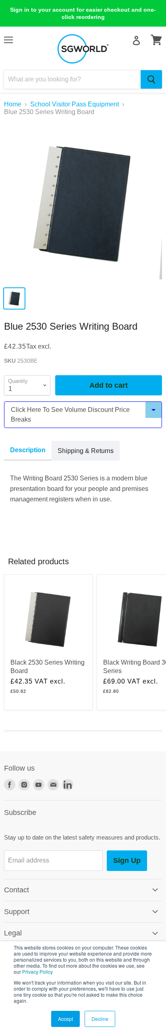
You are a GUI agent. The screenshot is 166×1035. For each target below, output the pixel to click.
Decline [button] (99, 1018)
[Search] (151, 79)
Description (28, 450)
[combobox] (72, 79)
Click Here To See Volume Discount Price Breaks (70, 414)
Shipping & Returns (86, 450)
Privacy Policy (37, 971)
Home (12, 104)
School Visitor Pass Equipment (74, 104)
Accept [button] (65, 1018)
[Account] (136, 40)
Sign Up (127, 860)
